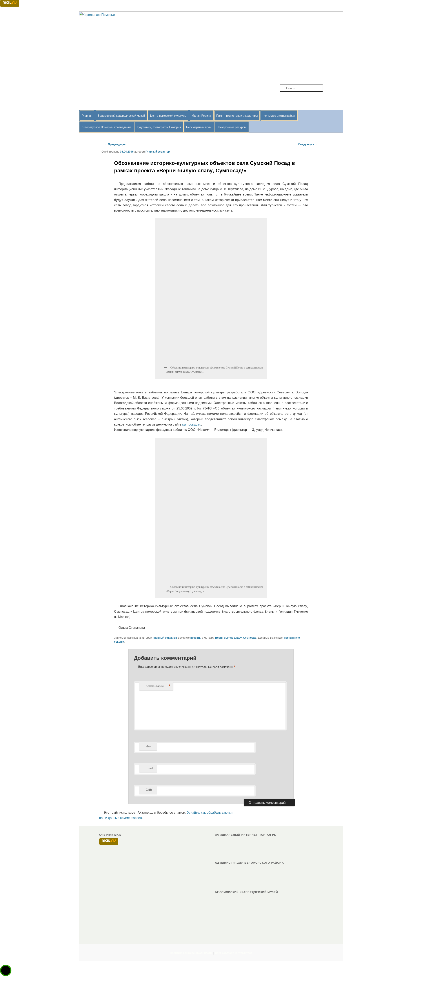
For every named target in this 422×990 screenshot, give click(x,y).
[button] (5, 970)
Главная (87, 115)
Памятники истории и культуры (237, 115)
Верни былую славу (228, 638)
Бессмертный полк (198, 127)
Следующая (307, 144)
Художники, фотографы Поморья (158, 127)
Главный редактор (158, 151)
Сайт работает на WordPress (233, 953)
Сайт (149, 789)
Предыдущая (115, 144)
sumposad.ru (191, 424)
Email (149, 768)
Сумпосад (249, 638)
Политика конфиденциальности (191, 953)
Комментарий (158, 685)
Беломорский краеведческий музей (121, 115)
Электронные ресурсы (231, 127)
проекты (195, 638)
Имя (148, 746)
